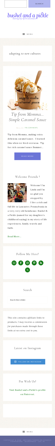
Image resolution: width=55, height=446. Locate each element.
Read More (27, 156)
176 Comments (31, 128)
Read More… (14, 236)
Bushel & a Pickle (27, 17)
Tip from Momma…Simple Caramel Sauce (27, 116)
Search (39, 4)
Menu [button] (30, 34)
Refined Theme (31, 440)
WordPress (30, 441)
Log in (41, 441)
